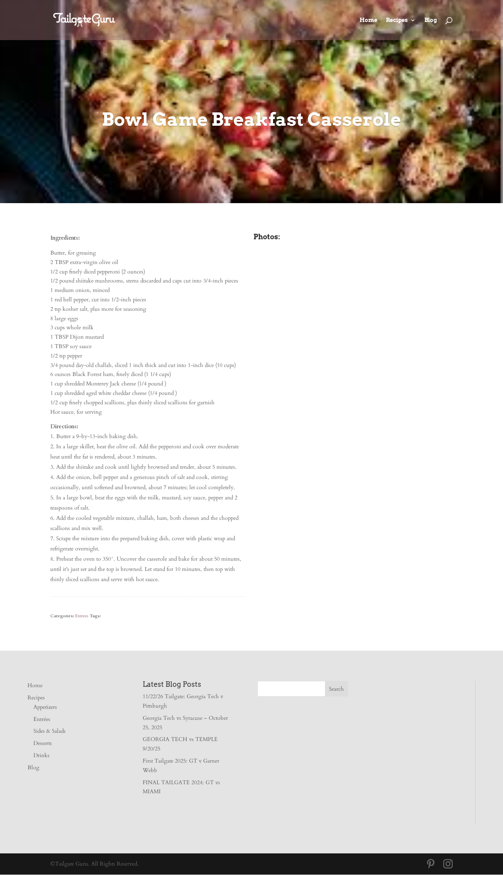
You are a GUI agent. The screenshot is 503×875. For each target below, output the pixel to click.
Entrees (81, 616)
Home (368, 20)
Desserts (42, 743)
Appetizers (45, 707)
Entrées (41, 719)
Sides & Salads (49, 731)
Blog (430, 20)
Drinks (41, 755)
